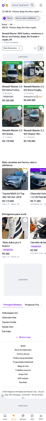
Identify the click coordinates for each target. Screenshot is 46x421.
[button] (23, 5)
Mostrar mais (25, 337)
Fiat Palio (6, 331)
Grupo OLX (23, 374)
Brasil (4, 24)
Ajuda (23, 346)
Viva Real (23, 382)
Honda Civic (7, 327)
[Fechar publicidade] (2, 395)
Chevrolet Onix (9, 317)
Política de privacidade (23, 358)
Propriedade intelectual (23, 362)
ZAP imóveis (23, 378)
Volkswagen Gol (10, 313)
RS (11, 24)
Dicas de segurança (23, 350)
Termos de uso (23, 354)
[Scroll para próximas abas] (41, 304)
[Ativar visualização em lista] (35, 48)
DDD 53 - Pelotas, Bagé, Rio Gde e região (19, 27)
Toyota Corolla (9, 322)
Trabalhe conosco (23, 370)
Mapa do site (23, 366)
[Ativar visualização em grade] (41, 48)
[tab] (12, 304)
